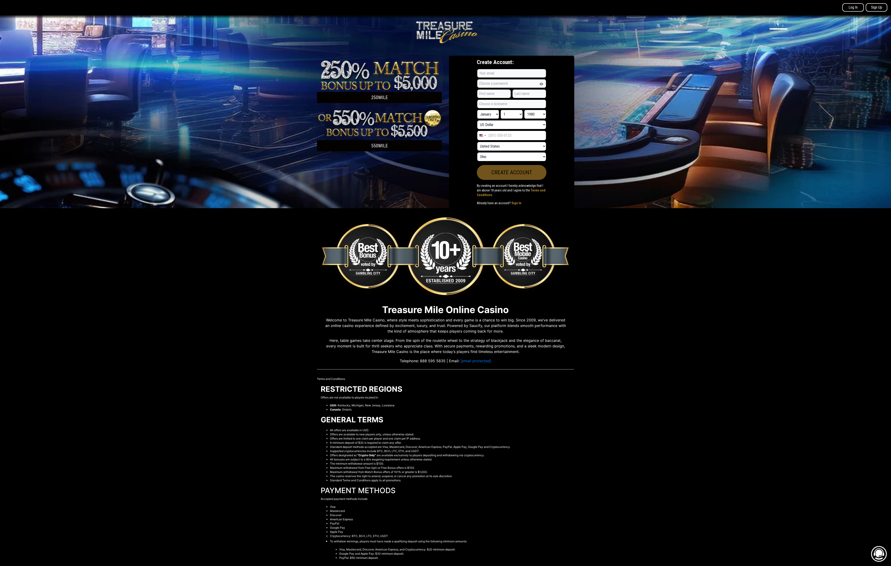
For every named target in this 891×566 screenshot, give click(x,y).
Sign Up (876, 7)
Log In (853, 7)
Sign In (516, 203)
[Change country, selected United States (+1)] (482, 135)
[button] (379, 81)
